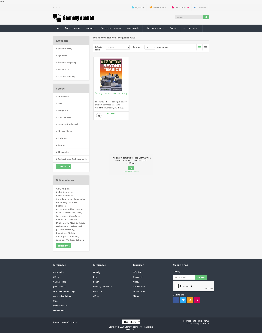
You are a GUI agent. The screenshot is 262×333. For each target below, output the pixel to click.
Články (173, 28)
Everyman (63, 110)
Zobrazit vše (64, 166)
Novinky (96, 272)
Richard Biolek (65, 131)
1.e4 (58, 188)
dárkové (73, 202)
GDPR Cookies (59, 281)
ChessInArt (63, 152)
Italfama (62, 138)
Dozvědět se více (131, 171)
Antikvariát (63, 69)
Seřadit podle (98, 48)
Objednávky (138, 277)
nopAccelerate (202, 323)
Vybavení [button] (90, 28)
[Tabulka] (199, 47)
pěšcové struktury (65, 229)
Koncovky (73, 219)
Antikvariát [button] (133, 28)
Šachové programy (67, 62)
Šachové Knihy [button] (72, 28)
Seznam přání (139, 291)
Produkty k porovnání (102, 286)
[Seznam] (206, 47)
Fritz (79, 212)
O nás (55, 301)
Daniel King (62, 202)
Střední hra (73, 236)
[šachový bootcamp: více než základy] (111, 75)
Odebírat (200, 277)
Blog (95, 277)
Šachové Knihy (65, 48)
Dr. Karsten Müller (65, 209)
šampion (60, 240)
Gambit (61, 145)
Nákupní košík (139, 286)
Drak (58, 212)
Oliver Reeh (77, 226)
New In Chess (64, 117)
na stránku (162, 47)
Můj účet (137, 272)
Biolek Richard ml (65, 192)
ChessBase (63, 96)
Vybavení (62, 55)
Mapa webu (58, 272)
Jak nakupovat (59, 286)
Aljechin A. (97, 291)
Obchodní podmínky (62, 296)
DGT (60, 103)
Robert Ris (61, 233)
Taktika (70, 240)
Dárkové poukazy (154, 28)
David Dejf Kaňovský (68, 124)
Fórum (96, 281)
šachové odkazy (60, 305)
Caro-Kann (61, 199)
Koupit (99, 115)
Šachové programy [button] (111, 28)
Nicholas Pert (63, 226)
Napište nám (59, 310)
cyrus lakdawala (76, 199)
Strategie (61, 236)
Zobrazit (137, 47)
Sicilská (72, 233)
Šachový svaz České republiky (72, 159)
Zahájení (80, 240)
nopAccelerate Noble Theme (196, 320)
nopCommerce (71, 322)
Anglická (66, 188)
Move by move (77, 223)
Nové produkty (191, 28)
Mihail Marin (62, 223)
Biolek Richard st (64, 195)
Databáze (61, 205)
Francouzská (69, 212)
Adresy (136, 281)
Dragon (80, 209)
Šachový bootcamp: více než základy (111, 93)
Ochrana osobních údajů (64, 291)
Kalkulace (61, 219)
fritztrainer (62, 216)
